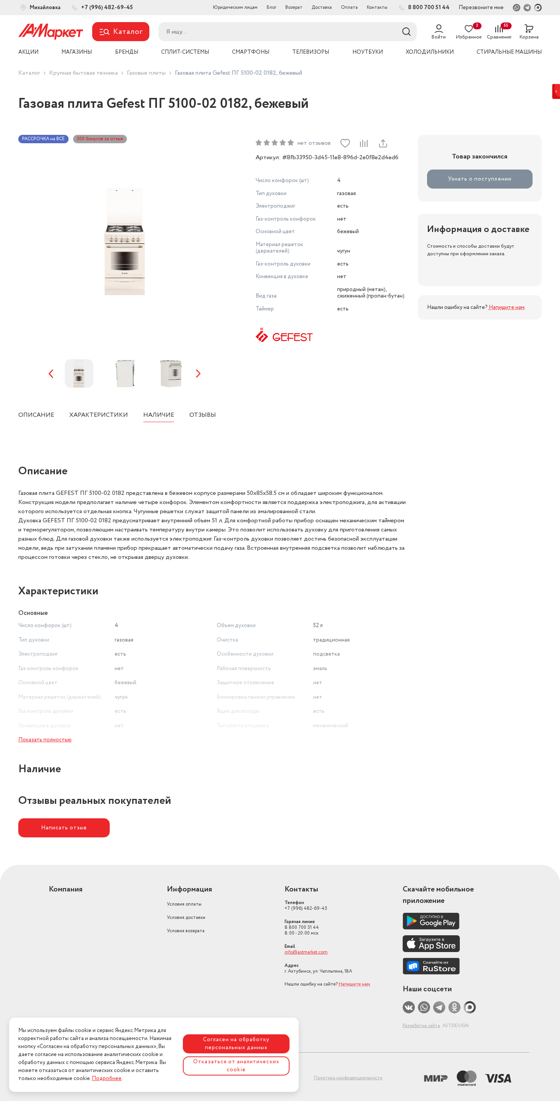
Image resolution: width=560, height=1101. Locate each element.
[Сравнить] (363, 143)
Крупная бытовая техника (83, 73)
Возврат (293, 7)
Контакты (377, 7)
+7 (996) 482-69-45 (306, 905)
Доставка (322, 7)
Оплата (349, 7)
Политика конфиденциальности (348, 1078)
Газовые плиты (146, 73)
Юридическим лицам (235, 7)
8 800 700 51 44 (302, 927)
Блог (271, 7)
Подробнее (107, 1078)
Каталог (29, 73)
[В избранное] (345, 143)
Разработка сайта (421, 1026)
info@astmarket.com (306, 952)
